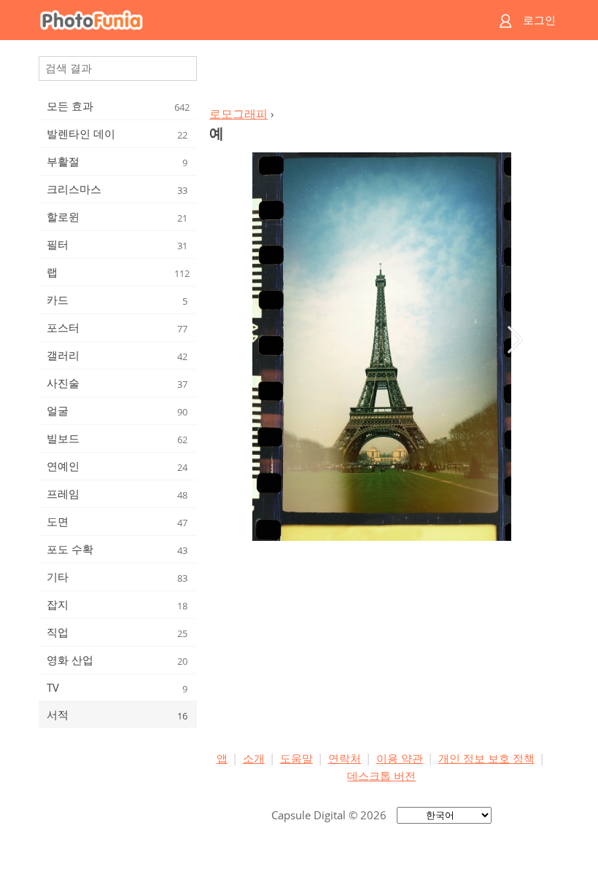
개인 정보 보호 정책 (486, 758)
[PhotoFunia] (242, 20)
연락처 (344, 758)
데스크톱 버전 (381, 775)
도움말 (296, 758)
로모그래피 (238, 114)
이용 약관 (399, 758)
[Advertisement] (381, 77)
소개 (254, 758)
